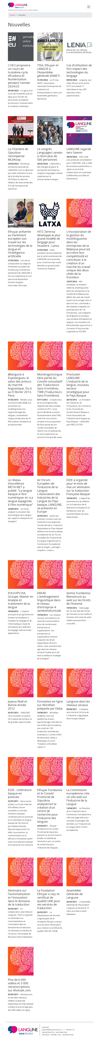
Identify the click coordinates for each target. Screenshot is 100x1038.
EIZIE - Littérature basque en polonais (20, 793)
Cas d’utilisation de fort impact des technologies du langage (79, 70)
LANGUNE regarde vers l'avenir (78, 150)
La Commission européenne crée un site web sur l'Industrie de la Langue (77, 797)
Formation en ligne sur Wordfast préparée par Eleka (50, 704)
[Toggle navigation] (88, 6)
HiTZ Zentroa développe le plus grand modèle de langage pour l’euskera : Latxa (48, 239)
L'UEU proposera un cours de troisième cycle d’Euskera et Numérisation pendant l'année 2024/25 (19, 75)
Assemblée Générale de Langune (74, 893)
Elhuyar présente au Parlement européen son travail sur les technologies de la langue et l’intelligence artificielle (20, 244)
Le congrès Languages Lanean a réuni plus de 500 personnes (49, 154)
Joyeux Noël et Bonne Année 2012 (17, 704)
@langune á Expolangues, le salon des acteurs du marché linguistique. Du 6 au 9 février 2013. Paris (20, 384)
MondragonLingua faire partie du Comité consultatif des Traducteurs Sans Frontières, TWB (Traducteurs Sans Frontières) (49, 384)
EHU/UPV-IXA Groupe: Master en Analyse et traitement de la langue (20, 600)
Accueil (12, 15)
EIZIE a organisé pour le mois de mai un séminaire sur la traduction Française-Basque (78, 487)
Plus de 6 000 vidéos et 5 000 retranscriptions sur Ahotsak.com (19, 985)
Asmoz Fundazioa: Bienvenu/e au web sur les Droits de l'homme (78, 598)
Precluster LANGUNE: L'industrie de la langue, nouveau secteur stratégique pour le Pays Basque (77, 384)
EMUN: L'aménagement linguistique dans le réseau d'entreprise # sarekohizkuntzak (49, 602)
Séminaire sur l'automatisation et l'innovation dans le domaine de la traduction (19, 897)
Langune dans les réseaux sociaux (78, 703)
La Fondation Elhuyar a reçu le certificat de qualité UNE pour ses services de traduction (48, 899)
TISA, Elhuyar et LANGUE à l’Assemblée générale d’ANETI (48, 70)
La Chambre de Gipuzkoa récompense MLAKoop (18, 154)
